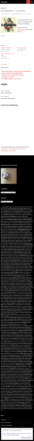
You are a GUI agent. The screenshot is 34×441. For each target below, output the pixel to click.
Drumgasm (15, 261)
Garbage (9, 278)
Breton (16, 236)
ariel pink (18, 216)
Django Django (13, 260)
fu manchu (23, 275)
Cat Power (3, 240)
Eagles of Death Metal (20, 263)
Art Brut (23, 216)
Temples (21, 377)
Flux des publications (6, 422)
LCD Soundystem (17, 309)
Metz (28, 319)
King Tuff (11, 306)
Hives (22, 287)
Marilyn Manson (26, 314)
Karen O (6, 304)
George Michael (29, 278)
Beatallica (29, 222)
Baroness (16, 221)
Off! (11, 334)
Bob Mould (8, 234)
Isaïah (23, 293)
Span (18, 368)
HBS (5, 287)
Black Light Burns (14, 229)
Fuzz (25, 277)
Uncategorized (13, 399)
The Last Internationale (9, 385)
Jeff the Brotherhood (8, 298)
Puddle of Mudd (26, 350)
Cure (2, 249)
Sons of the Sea (27, 366)
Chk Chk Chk (27, 241)
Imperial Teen (27, 292)
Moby (20, 322)
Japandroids (26, 297)
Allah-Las (25, 211)
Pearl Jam (7, 342)
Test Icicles (26, 377)
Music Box (4, 2)
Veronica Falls (24, 400)
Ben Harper (16, 224)
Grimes (8, 284)
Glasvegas (21, 280)
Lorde (27, 311)
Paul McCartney (15, 340)
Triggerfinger (7, 397)
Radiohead (23, 353)
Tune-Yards (12, 397)
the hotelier (11, 382)
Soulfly (2, 368)
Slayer (13, 364)
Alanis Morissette (9, 210)
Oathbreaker (26, 332)
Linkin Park (14, 311)
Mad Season (22, 312)
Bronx (22, 237)
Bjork (2, 227)
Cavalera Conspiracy (10, 240)
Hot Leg (21, 289)
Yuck (28, 408)
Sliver (27, 364)
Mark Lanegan (5, 316)
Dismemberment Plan (25, 258)
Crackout (10, 247)
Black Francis (23, 227)
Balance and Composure (8, 221)
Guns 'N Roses (10, 286)
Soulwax (6, 368)
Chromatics (20, 243)
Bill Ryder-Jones (17, 226)
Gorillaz (30, 281)
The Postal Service (27, 386)
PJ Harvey (8, 345)
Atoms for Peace (11, 218)
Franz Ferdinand (9, 274)
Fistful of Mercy (26, 270)
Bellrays (10, 224)
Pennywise (19, 342)
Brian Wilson (21, 236)
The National (14, 386)
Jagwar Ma (11, 295)
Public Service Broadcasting (16, 350)
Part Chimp (30, 338)
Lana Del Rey (23, 308)
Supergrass (26, 374)
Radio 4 (17, 353)
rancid (22, 355)
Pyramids (11, 351)
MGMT (31, 319)
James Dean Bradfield (24, 295)
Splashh (14, 369)
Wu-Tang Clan (12, 407)
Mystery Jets (6, 327)
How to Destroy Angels (6, 290)
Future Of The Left (18, 277)
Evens (16, 267)
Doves (21, 260)
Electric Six (12, 266)
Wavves (5, 404)
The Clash (19, 378)
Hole (32, 287)
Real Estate (7, 356)
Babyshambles (13, 219)
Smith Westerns (14, 366)
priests (18, 348)
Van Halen (6, 400)
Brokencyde (9, 237)
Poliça (4, 346)
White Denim (6, 405)
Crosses (27, 247)
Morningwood (7, 324)
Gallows (29, 277)
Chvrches (30, 243)
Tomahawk (23, 394)
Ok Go (4, 335)
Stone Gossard (20, 371)
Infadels (6, 293)
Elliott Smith (6, 267)
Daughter (7, 252)
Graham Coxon (5, 283)
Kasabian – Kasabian (6, 47)
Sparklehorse (22, 368)
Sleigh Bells (18, 364)
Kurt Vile (28, 306)
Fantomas (20, 269)
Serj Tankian (3, 363)
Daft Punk (12, 249)
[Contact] (9, 176)
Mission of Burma (14, 322)
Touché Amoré (4, 395)
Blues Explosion (21, 232)
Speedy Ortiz (28, 368)
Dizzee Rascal (7, 260)
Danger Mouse (16, 250)
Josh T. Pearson (28, 301)
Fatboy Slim (27, 269)
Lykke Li (17, 312)
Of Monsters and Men (23, 334)
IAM (30, 290)
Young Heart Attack (11, 408)
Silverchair (3, 364)
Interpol (14, 293)
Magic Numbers (28, 312)
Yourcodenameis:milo (21, 408)
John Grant (28, 300)
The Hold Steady (4, 382)
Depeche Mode (29, 255)
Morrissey (13, 324)
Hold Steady (28, 287)
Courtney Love (4, 247)
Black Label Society (5, 229)
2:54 (24, 207)
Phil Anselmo (11, 343)
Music (22, 325)
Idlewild (12, 292)
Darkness (29, 250)
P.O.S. (9, 336)
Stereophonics (8, 371)
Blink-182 (18, 231)
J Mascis (6, 300)
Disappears (17, 258)
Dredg (2, 261)
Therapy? (23, 388)
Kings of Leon (5, 306)
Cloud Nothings (28, 244)
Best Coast (22, 224)
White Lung (19, 405)
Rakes (8, 355)
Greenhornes (4, 284)
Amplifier (16, 213)
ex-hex (2, 269)
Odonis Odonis (6, 334)
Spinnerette (3, 369)
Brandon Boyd (7, 236)
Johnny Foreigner (5, 301)
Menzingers (11, 319)
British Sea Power (28, 236)
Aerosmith (9, 208)
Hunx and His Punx (24, 290)
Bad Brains (24, 219)
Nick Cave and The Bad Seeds (23, 329)
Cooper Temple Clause (24, 246)
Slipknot (23, 364)
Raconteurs (13, 353)
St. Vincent (19, 369)
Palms (18, 336)
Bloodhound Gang (5, 232)
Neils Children (22, 327)
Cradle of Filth (16, 247)
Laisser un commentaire (25, 13)
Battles (5, 222)
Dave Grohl (12, 252)
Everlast (20, 267)
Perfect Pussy (25, 342)
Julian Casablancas (11, 303)
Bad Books (19, 219)
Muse (19, 325)
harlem (31, 286)
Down (24, 260)
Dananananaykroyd (8, 250)
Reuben (23, 356)
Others (30, 335)
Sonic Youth (21, 366)
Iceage (7, 292)
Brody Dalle (3, 237)
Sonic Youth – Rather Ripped (8, 97)
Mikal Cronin (13, 320)
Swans (8, 375)
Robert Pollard (22, 358)
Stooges (5, 372)
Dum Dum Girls (29, 261)
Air (18, 208)
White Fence (13, 405)
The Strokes (8, 389)
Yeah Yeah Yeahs (28, 407)
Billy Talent (29, 226)
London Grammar (22, 311)
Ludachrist (12, 312)
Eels (11, 264)
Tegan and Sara (15, 377)
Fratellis (15, 274)
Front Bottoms (26, 274)
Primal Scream (24, 348)
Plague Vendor (19, 345)
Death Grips (10, 255)
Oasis (21, 332)
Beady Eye (16, 222)
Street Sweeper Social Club (16, 372)
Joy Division (3, 303)
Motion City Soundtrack (22, 324)
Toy (9, 395)
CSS (31, 247)
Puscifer (7, 351)
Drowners (10, 261)
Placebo (13, 345)
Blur (27, 232)
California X (10, 238)
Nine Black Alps (15, 330)
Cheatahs (29, 240)
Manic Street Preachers (8, 314)
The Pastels (19, 386)
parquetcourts (24, 338)
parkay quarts (9, 338)
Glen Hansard (27, 280)
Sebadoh (21, 361)
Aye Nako (6, 219)
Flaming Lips (6, 272)
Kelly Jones (15, 304)
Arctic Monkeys (11, 216)
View (32, 400)
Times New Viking (25, 393)
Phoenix (17, 343)
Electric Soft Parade (20, 266)
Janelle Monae (7, 297)
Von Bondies (18, 402)
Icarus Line (3, 292)
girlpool (6, 280)
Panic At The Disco (24, 336)
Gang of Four (4, 278)
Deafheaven (17, 254)
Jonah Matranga (20, 301)
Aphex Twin (15, 214)
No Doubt (7, 332)
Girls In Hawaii (11, 280)
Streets (8, 372)
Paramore (3, 338)
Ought (2, 336)
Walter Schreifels (25, 402)
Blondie (28, 231)
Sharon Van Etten (16, 363)
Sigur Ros (30, 363)
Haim (28, 286)
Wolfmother (6, 407)
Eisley (29, 264)
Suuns (5, 375)
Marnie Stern (12, 316)
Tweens (26, 397)
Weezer (24, 404)
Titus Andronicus (8, 394)
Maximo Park (13, 317)
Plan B (24, 345)
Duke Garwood (21, 261)
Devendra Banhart (15, 257)
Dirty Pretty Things (10, 258)
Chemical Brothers (16, 241)
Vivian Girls (12, 402)
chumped (25, 243)
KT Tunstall (23, 306)
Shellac (22, 363)
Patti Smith (8, 340)
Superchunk (11, 374)
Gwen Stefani (24, 286)
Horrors (2, 289)
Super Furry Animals (18, 374)
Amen (12, 213)
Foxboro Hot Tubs (24, 272)
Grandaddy (11, 283)
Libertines (30, 309)
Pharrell (6, 343)
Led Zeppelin (25, 309)
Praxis (21, 346)
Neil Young (28, 327)
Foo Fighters (16, 272)
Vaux (11, 400)
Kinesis (29, 304)
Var (9, 400)
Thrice (10, 393)
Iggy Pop (16, 292)
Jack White (5, 295)
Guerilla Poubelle (26, 284)
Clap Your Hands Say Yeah (15, 244)
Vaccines (23, 399)
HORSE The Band (9, 289)
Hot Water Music (27, 289)
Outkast (6, 336)
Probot (29, 348)
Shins (26, 363)
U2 (9, 399)
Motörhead (4, 326)
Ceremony (24, 240)
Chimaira (22, 241)
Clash (22, 244)
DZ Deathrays (7, 263)
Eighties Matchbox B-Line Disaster (20, 264)
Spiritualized (9, 369)
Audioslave (25, 218)
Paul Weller (22, 340)
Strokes (25, 372)
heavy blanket (9, 287)
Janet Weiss (20, 297)
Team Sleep (6, 377)
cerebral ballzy (18, 240)
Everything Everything (28, 267)
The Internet (24, 382)
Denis (14, 13)
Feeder (8, 270)
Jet (25, 298)
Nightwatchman (7, 330)
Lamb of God (16, 308)
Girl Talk (17, 280)
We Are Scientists (18, 404)
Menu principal (32, 2)
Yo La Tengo (3, 408)
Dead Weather (10, 254)
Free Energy (20, 274)
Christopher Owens (12, 243)
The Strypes (14, 389)
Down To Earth (29, 260)
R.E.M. (8, 353)
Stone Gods (14, 371)
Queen (15, 351)
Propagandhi (6, 350)
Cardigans (24, 238)
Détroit (13, 263)
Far (24, 269)
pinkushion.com (21, 29)
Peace (2, 342)
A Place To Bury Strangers (24, 214)
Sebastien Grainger (28, 361)
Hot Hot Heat (16, 289)
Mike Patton (20, 320)
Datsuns (3, 252)
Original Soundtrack (20, 335)
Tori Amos (30, 394)
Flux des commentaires (6, 425)
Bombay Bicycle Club (17, 234)
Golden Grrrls (25, 281)
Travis (31, 395)
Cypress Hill (6, 249)
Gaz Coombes (22, 278)
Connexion (3, 419)
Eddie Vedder (6, 264)
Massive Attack (24, 316)
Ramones (19, 355)
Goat (2, 281)
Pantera (31, 336)
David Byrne (25, 252)
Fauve (4, 270)
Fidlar (11, 270)
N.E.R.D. (11, 327)
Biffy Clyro (11, 226)
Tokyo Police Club (16, 394)
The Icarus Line (17, 382)
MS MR (9, 325)
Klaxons (15, 306)
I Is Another (21, 292)
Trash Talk (27, 395)
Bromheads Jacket (16, 237)
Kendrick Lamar (22, 304)
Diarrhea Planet (24, 257)
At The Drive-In (19, 218)
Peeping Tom (14, 342)
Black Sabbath (7, 231)
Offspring (15, 334)
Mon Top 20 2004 (21, 47)
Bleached (13, 231)
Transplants (22, 395)
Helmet (19, 287)
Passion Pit (3, 340)
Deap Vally (22, 254)
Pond (7, 346)
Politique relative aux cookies (13, 434)
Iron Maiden (19, 293)
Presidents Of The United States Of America (16, 347)
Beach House (11, 222)
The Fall (31, 378)
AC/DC (5, 208)
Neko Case (3, 329)
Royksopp (15, 360)
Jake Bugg (16, 295)
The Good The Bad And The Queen (8, 380)
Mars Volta (18, 316)
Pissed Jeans (27, 343)
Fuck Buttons (9, 275)
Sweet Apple (18, 375)
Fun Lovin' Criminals (8, 277)
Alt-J (2, 213)
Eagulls (27, 263)
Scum (18, 361)
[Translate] (4, 64)
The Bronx (13, 378)
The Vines (26, 389)
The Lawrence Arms (19, 385)
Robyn (27, 358)
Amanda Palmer (7, 213)
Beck (7, 224)
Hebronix (15, 287)
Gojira (20, 281)
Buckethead (26, 237)
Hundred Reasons (16, 290)
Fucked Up (15, 275)
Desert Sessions (4, 257)
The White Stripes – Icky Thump (11, 78)
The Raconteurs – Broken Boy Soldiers (13, 75)
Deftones (23, 255)
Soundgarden (13, 368)
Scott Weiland (4, 361)
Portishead (11, 346)
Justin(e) (18, 303)
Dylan (2, 263)
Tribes (2, 397)
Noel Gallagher (13, 332)
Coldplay (3, 246)
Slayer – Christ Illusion (6, 91)
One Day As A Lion (10, 335)
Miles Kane (26, 320)
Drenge (6, 261)
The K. (26, 383)
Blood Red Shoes (13, 232)
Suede (2, 374)
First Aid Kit (16, 270)
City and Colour (5, 244)
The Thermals (20, 389)
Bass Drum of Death (24, 221)
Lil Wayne (3, 311)
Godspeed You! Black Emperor (11, 281)
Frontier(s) (3, 275)
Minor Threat (7, 322)
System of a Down (25, 375)
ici (21, 31)
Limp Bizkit (8, 311)
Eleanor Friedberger (5, 266)
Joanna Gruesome (13, 300)
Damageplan (18, 249)
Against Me (15, 208)
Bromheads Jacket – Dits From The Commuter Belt (16, 71)
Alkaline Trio (19, 211)
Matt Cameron (6, 317)
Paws (31, 340)
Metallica (24, 319)
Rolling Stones (9, 360)
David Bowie (19, 252)
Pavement (27, 340)
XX (22, 407)
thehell (18, 380)
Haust (2, 287)
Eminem (13, 267)
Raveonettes (27, 355)
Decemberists (17, 255)
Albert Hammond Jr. (19, 210)
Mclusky (25, 317)
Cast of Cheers (29, 238)
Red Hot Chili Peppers (15, 356)
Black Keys (29, 227)
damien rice (23, 249)
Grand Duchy (17, 283)
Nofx (18, 332)
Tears (11, 377)
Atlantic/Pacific (4, 218)
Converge (16, 246)
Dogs (18, 260)
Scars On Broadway (26, 360)
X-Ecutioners (19, 407)
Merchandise (18, 319)
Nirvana (30, 330)
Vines (2, 402)
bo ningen (24, 234)
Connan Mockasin (10, 246)
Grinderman (13, 284)
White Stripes (25, 405)
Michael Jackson (5, 320)
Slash (10, 364)
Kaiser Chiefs (24, 303)
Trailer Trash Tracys (14, 395)
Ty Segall (5, 399)
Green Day (29, 283)
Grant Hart (23, 283)
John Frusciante (22, 300)
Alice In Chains (12, 211)
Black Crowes (16, 227)
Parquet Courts (16, 338)
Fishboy (21, 270)
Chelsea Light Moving (6, 241)
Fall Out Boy (15, 269)
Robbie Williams (15, 358)
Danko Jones (23, 250)
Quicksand (3, 353)
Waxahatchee (10, 404)
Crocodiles (22, 247)
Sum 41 (6, 374)
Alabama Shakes (23, 208)
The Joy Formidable (13, 383)
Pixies (4, 345)
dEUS (9, 257)
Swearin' (12, 375)
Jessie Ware (22, 298)
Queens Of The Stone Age (24, 351)
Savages (20, 360)
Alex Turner (27, 210)
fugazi (19, 275)
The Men (7, 386)
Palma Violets (14, 336)
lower (8, 312)
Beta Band (27, 224)
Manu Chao (19, 314)
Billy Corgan (24, 226)
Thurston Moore (17, 393)
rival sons (9, 358)
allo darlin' (30, 211)
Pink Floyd (21, 343)
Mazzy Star (19, 317)
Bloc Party (24, 231)
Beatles (3, 224)
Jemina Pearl (16, 298)
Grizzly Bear (19, 284)
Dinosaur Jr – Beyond (8, 77)
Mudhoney (14, 325)
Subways (29, 372)
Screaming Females (12, 361)
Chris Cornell (4, 243)
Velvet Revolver (17, 400)
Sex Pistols (8, 363)
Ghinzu (2, 280)
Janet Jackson (14, 297)
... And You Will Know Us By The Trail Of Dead (12, 207)
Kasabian (4, 84)
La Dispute (5, 308)
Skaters (7, 364)
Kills (27, 304)
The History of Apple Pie (26, 380)
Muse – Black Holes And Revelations (12, 73)
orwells (26, 335)
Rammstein (13, 355)
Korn (18, 306)
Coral (31, 246)
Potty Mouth (17, 346)
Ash (27, 216)
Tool (27, 394)
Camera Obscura (17, 238)
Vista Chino (6, 402)
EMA (10, 267)
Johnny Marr (13, 301)
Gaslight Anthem (15, 278)
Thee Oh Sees (25, 378)
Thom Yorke (5, 393)
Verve (29, 400)
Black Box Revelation (8, 227)
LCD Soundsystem (9, 309)
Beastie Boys (23, 222)
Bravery (13, 236)
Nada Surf (16, 327)
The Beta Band (7, 378)
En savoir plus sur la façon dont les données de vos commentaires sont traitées (15, 148)
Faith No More (8, 269)
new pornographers (11, 329)
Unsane (19, 399)
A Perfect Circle (8, 214)
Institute (10, 293)
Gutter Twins (17, 286)
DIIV (29, 257)
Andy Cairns (21, 213)
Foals (10, 272)
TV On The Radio (19, 397)
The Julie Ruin (21, 383)
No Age (2, 332)
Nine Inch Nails (23, 330)
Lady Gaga (10, 308)
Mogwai (24, 322)
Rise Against (28, 356)
